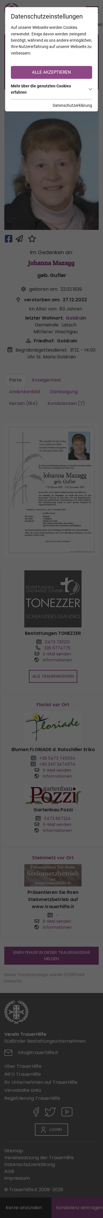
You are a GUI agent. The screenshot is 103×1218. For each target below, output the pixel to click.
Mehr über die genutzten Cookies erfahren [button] (41, 89)
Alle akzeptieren (51, 72)
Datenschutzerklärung (72, 105)
